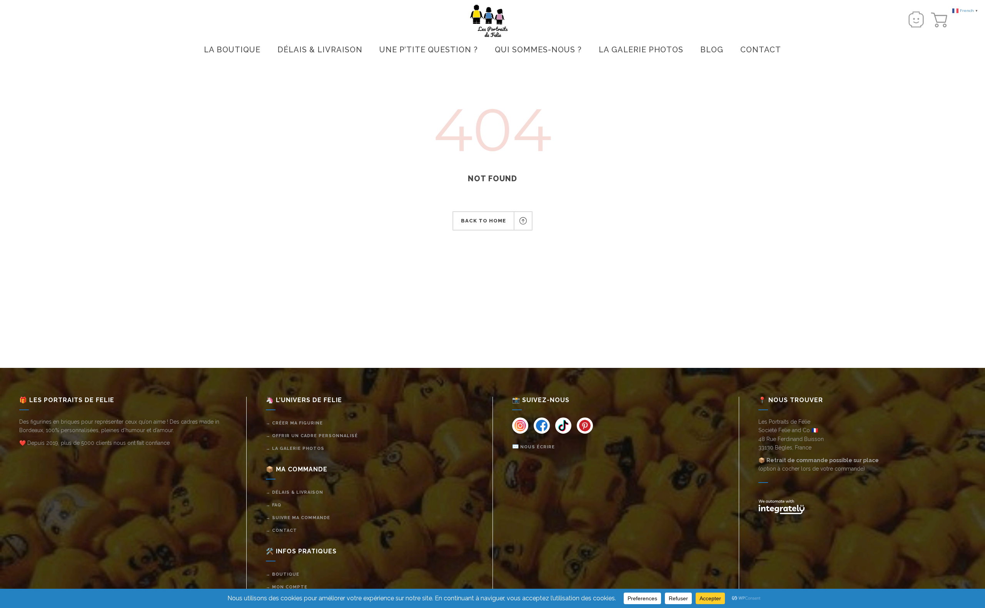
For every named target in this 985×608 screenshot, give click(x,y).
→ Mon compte (286, 587)
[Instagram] (520, 426)
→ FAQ (273, 505)
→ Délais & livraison (294, 492)
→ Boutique (282, 574)
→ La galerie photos (295, 448)
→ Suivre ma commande (298, 517)
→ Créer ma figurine (294, 423)
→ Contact (281, 530)
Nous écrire (537, 446)
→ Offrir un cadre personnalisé (312, 435)
